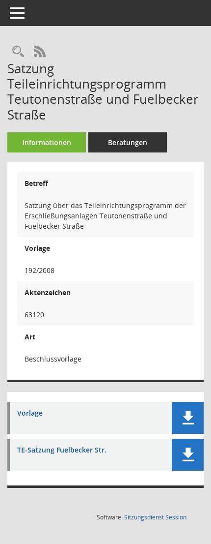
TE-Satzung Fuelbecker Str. (61, 450)
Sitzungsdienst (155, 517)
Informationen (47, 142)
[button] (188, 418)
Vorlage (30, 413)
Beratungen (127, 142)
